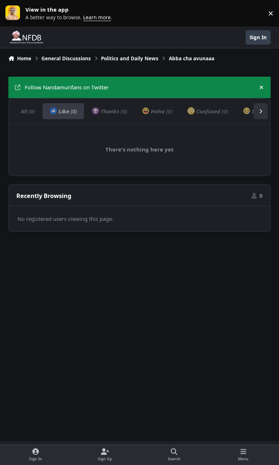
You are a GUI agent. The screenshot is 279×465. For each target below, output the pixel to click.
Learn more (14, 13)
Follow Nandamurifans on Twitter (67, 87)
